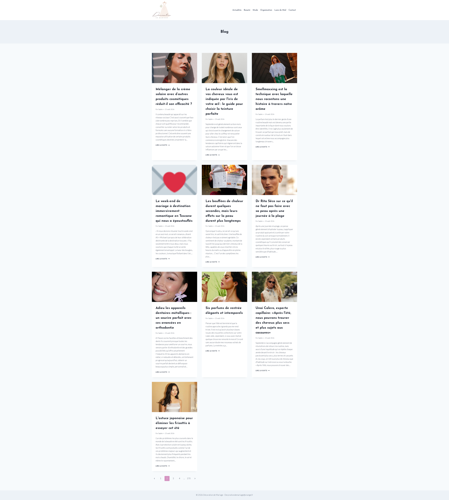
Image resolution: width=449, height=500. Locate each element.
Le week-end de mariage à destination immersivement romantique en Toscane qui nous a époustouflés (174, 211)
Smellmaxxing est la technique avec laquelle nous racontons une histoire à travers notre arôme (274, 99)
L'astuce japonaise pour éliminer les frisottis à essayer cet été (174, 423)
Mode (255, 10)
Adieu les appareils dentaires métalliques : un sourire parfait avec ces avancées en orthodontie (173, 317)
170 (188, 478)
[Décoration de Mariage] (163, 10)
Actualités (236, 10)
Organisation (266, 10)
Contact (292, 10)
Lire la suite (163, 145)
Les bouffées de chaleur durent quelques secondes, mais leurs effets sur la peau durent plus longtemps (224, 211)
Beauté (247, 10)
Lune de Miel (280, 10)
